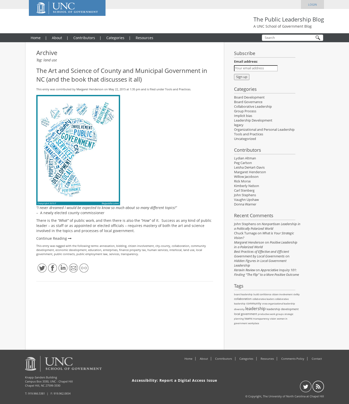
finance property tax (132, 250)
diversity (239, 309)
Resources (144, 37)
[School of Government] (87, 363)
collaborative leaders (263, 299)
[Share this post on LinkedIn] (63, 268)
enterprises (110, 250)
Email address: (246, 61)
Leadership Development (253, 120)
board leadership (243, 294)
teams (248, 318)
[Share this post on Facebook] (52, 268)
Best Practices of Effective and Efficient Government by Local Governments (261, 253)
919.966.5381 (36, 393)
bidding (121, 246)
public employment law (92, 254)
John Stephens (245, 195)
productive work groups (271, 314)
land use (188, 250)
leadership (255, 308)
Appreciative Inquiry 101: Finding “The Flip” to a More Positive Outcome (266, 272)
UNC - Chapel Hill (61, 381)
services (114, 254)
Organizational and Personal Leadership (264, 129)
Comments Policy (292, 359)
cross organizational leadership (278, 303)
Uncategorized (245, 139)
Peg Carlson (243, 163)
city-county (162, 246)
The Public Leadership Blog (288, 19)
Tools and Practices (177, 89)
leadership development (282, 309)
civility (296, 294)
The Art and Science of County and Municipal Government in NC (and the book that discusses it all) (121, 74)
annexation (107, 246)
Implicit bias (243, 116)
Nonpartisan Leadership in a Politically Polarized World (267, 226)
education (94, 250)
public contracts (64, 254)
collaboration (180, 246)
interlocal (175, 250)
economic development (71, 250)
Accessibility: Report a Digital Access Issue (174, 380)
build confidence (262, 294)
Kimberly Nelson (246, 186)
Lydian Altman (245, 158)
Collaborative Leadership (253, 106)
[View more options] (84, 268)
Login (312, 4)
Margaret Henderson (89, 89)
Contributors (84, 37)
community (253, 303)
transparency (129, 254)
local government (245, 314)
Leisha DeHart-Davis (249, 167)
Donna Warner (245, 204)
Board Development (249, 97)
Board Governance (248, 102)
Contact (317, 359)
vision (273, 318)
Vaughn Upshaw (246, 200)
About (57, 37)
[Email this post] (73, 268)
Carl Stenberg (244, 190)
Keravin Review (244, 270)
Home (36, 37)
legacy (238, 125)
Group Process (245, 111)
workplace (253, 323)
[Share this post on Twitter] (42, 268)
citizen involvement (141, 246)
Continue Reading (52, 238)
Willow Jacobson (246, 176)
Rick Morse (242, 181)
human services (157, 250)
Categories (115, 37)
